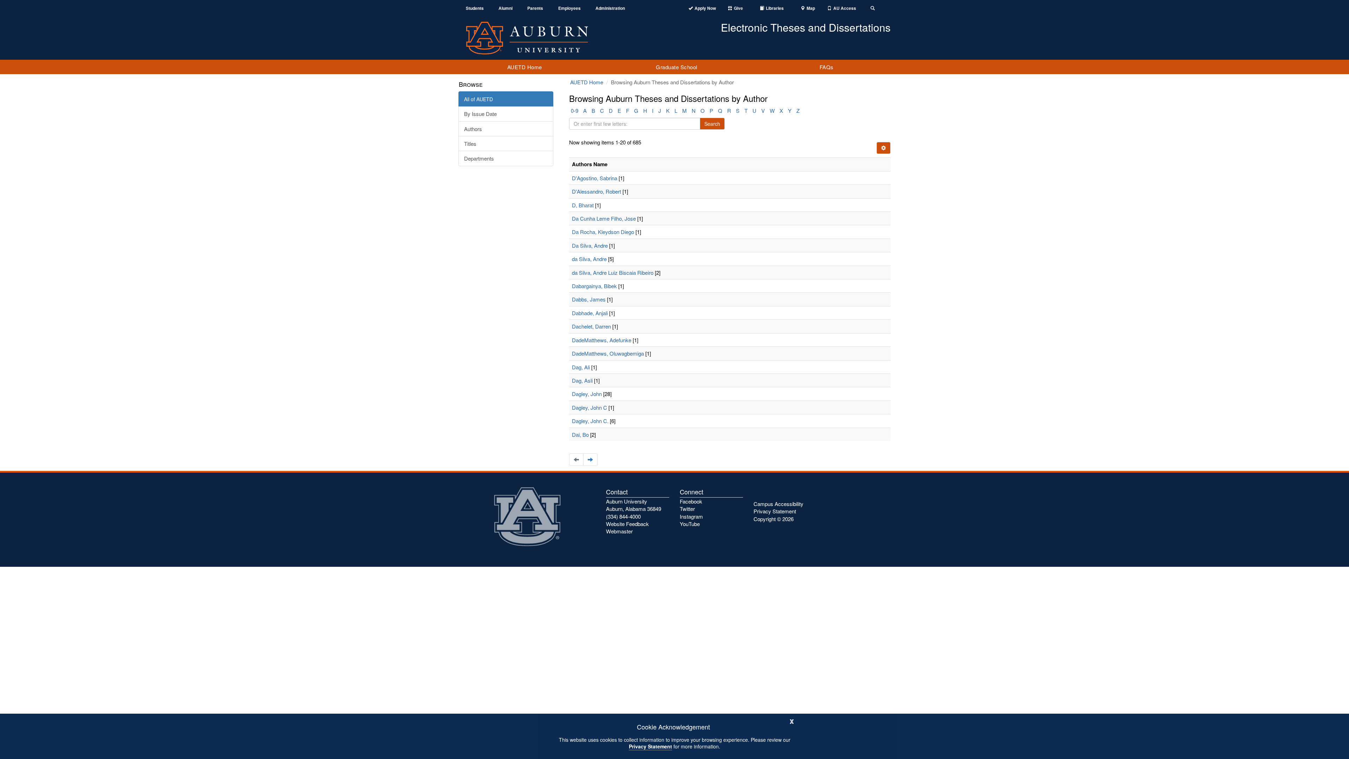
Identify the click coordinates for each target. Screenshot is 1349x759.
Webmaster (619, 531)
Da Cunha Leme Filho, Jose (604, 218)
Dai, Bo (580, 434)
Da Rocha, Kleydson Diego (603, 231)
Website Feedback (627, 523)
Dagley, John (587, 393)
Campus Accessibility (778, 503)
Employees (569, 8)
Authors (473, 128)
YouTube (690, 523)
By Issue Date (480, 113)
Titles (470, 143)
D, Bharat (583, 205)
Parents (535, 8)
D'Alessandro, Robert (596, 191)
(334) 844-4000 (623, 516)
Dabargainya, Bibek (594, 286)
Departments (479, 158)
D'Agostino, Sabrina (594, 178)
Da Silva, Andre (590, 245)
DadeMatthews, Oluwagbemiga (608, 353)
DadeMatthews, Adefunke (601, 340)
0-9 (574, 110)
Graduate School (676, 67)
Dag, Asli (582, 380)
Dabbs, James (589, 299)
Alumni (505, 8)
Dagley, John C (589, 407)
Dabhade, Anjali (590, 313)
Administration (610, 8)
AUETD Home (524, 67)
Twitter (687, 508)
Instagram (691, 516)
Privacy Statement (650, 746)
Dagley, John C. (590, 420)
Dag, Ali (581, 367)
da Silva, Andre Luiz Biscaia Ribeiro (612, 272)
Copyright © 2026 (774, 519)
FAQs (827, 67)
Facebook (691, 501)
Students (475, 8)
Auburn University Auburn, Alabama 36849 (633, 505)
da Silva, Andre (589, 258)
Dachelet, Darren (591, 326)
